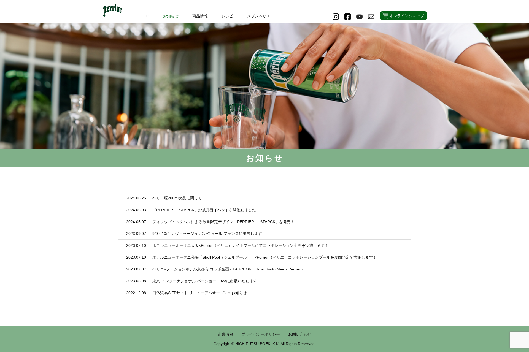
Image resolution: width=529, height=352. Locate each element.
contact (371, 16)
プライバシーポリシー (260, 334)
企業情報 (225, 334)
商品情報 (200, 16)
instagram (336, 16)
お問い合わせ (299, 334)
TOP (145, 16)
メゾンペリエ (258, 16)
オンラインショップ (406, 15)
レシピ (227, 16)
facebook (347, 16)
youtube (359, 16)
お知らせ (171, 16)
